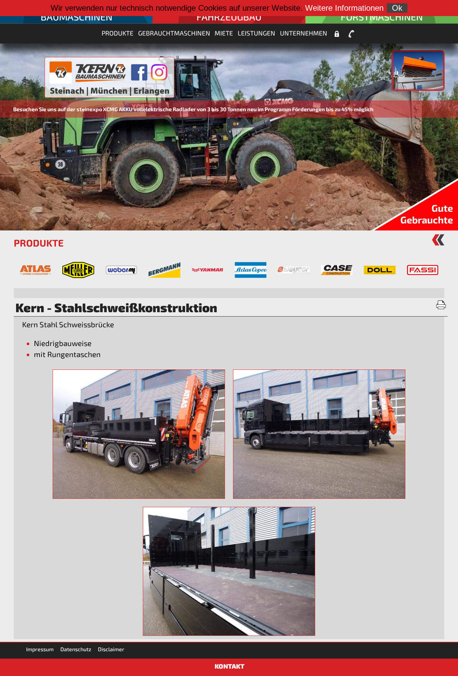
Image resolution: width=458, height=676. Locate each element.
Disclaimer (111, 649)
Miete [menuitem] (224, 33)
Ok (397, 7)
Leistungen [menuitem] (256, 33)
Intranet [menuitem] (337, 34)
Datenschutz (75, 649)
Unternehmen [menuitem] (303, 33)
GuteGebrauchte (426, 213)
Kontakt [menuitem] (351, 34)
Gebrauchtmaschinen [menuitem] (174, 33)
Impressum (40, 649)
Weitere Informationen (344, 7)
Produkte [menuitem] (117, 33)
